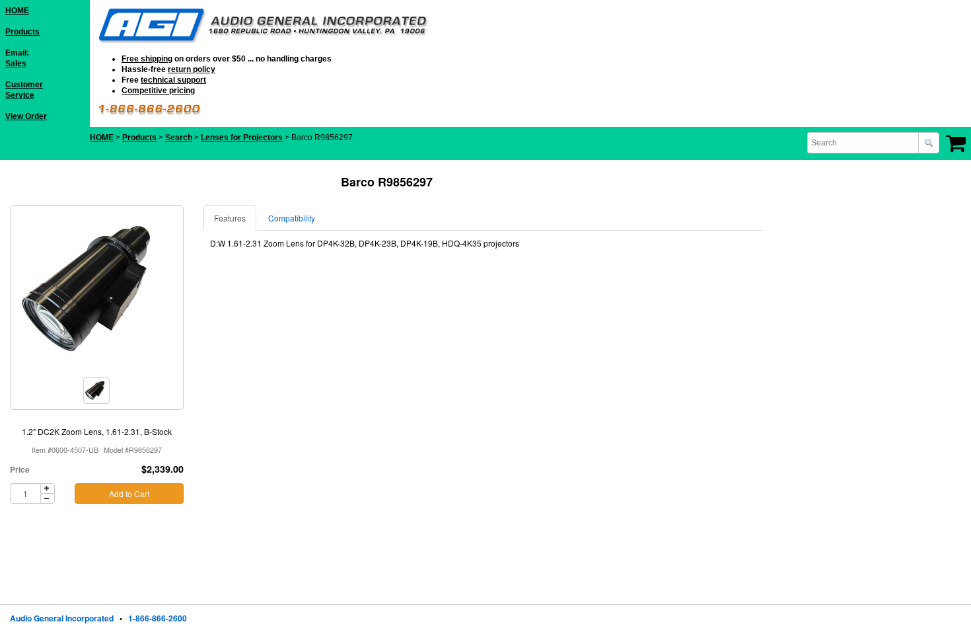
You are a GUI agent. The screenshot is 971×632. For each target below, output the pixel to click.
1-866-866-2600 (157, 618)
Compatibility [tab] (291, 217)
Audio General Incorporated (62, 618)
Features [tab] (230, 217)
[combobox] (864, 142)
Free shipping (147, 58)
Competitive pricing (158, 90)
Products (22, 31)
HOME (17, 10)
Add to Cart (129, 493)
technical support (173, 80)
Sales (15, 63)
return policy (191, 69)
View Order (26, 116)
